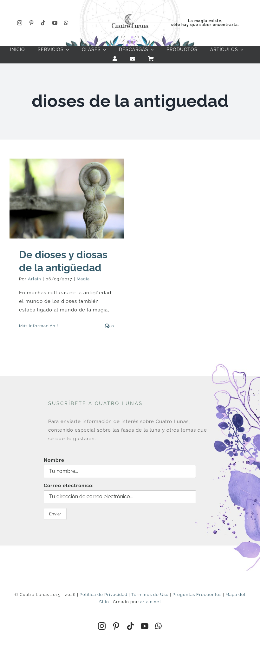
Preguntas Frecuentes (197, 594)
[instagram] (20, 22)
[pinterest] (31, 22)
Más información (37, 326)
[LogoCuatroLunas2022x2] (130, 13)
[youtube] (55, 22)
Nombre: (55, 460)
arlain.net (150, 601)
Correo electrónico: (69, 485)
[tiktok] (43, 22)
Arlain (34, 279)
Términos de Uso (150, 594)
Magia (83, 279)
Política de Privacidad (103, 594)
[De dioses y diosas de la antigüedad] (67, 199)
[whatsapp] (66, 22)
